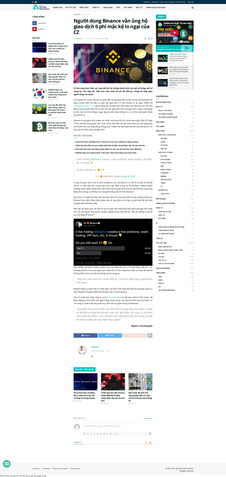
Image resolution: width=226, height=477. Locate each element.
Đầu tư (139, 7)
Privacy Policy (181, 2)
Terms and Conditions (167, 2)
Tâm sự (159, 238)
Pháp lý (96, 7)
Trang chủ (58, 7)
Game (160, 280)
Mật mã (163, 149)
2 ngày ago (53, 54)
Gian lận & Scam (164, 212)
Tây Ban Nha (114, 297)
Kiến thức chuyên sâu (167, 135)
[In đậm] (84, 433)
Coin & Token (166, 163)
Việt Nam (161, 218)
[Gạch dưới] (91, 433)
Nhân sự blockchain (155, 7)
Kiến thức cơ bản (165, 152)
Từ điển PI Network (166, 234)
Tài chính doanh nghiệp (167, 117)
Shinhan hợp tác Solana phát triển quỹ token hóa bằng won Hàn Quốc (106, 153)
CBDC (160, 277)
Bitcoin (164, 156)
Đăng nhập (147, 418)
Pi (156, 223)
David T (79, 38)
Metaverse (161, 199)
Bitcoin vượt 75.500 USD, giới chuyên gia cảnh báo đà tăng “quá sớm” (58, 126)
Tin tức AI (162, 260)
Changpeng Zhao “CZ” (84, 106)
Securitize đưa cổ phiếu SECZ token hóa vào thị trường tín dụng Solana (106, 142)
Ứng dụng (108, 7)
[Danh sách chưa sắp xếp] (101, 433)
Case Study (165, 194)
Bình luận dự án (165, 247)
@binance (96, 159)
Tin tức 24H (70, 7)
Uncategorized (163, 268)
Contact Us (146, 2)
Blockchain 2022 (163, 102)
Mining (163, 176)
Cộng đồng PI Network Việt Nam (171, 227)
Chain (163, 142)
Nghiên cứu (163, 190)
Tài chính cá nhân (165, 114)
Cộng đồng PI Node (166, 230)
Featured (160, 122)
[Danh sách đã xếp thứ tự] (97, 433)
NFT (159, 287)
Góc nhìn (128, 7)
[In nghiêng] (87, 433)
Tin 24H (161, 257)
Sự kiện (161, 253)
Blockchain (165, 159)
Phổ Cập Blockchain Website (182, 468)
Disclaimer (155, 2)
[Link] (110, 433)
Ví (161, 186)
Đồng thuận (166, 170)
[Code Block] (107, 433)
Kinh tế (161, 283)
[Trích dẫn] (104, 433)
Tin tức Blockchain (166, 264)
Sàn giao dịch (166, 180)
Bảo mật (164, 139)
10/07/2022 (90, 38)
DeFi (118, 7)
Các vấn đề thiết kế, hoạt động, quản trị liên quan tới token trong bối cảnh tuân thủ (57, 110)
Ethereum (164, 173)
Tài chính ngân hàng (166, 290)
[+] (117, 433)
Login (192, 2)
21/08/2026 (78, 401)
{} (114, 433)
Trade (163, 183)
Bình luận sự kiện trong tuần (170, 250)
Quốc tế (161, 215)
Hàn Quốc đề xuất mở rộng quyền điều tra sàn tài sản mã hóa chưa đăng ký (108, 149)
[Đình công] (94, 433)
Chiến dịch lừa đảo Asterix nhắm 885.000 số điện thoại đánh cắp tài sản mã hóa (110, 145)
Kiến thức (84, 7)
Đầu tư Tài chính (165, 111)
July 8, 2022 (129, 176)
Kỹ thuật (164, 145)
